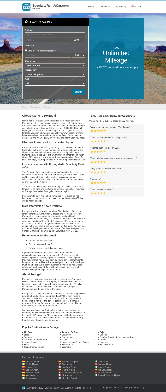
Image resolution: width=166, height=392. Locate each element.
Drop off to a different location (42, 51)
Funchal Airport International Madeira (117, 337)
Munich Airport (105, 372)
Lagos (64, 339)
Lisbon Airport (30, 342)
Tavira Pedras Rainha (34, 347)
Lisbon (103, 339)
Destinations (104, 6)
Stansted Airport (69, 378)
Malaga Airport (105, 370)
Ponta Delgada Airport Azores (75, 342)
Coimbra (28, 337)
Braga (26, 335)
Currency (30, 61)
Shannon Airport (32, 378)
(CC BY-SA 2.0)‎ (136, 387)
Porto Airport (67, 344)
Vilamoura (66, 347)
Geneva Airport (105, 364)
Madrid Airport (68, 370)
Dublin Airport (31, 364)
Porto (26, 344)
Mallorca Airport (32, 372)
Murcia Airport (31, 375)
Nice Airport (67, 375)
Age (27, 78)
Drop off (29, 45)
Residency (31, 70)
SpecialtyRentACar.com (50, 5)
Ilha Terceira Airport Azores (36, 339)
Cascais (103, 335)
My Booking (120, 6)
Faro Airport (67, 337)
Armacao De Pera (70, 332)
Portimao (104, 342)
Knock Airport (104, 367)
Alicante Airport (32, 361)
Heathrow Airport (69, 367)
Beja (102, 332)
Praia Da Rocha (107, 344)
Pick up (29, 30)
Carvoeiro (66, 335)
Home (91, 6)
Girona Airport (31, 367)
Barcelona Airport (70, 361)
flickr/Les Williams (120, 387)
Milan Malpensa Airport (72, 372)
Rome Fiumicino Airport (109, 375)
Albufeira (28, 332)
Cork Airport (103, 361)
